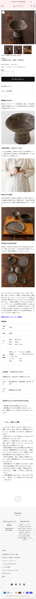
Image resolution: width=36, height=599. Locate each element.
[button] (2, 6)
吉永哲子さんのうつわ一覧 (11, 317)
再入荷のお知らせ (18, 79)
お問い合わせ (6, 573)
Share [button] (5, 96)
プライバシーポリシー (9, 560)
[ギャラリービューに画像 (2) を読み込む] (18, 49)
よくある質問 (6, 567)
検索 (3, 576)
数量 (2, 70)
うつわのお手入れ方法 (9, 564)
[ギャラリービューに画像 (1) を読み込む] (8, 49)
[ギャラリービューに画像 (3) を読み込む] (27, 49)
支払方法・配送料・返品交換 (11, 557)
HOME (3, 55)
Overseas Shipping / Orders (10, 570)
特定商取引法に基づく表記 (10, 554)
